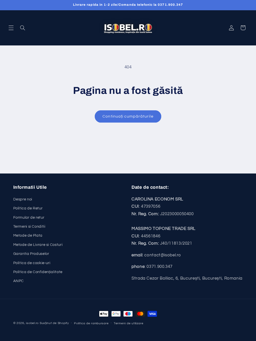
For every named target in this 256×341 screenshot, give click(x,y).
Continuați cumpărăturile (127, 116)
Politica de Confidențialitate (37, 272)
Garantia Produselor (31, 254)
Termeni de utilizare (129, 323)
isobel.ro (32, 323)
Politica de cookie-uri (31, 263)
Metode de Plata (27, 235)
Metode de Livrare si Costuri (38, 245)
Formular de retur (28, 217)
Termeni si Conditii (29, 226)
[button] (11, 27)
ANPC (18, 281)
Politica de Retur (28, 208)
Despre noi (22, 199)
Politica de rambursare (91, 323)
